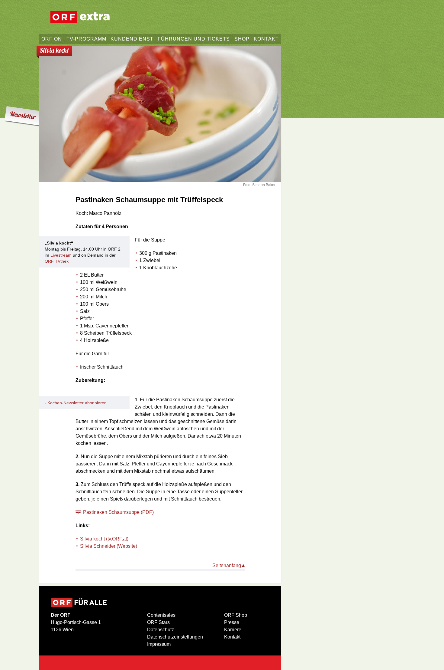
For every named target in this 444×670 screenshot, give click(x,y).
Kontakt (232, 636)
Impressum (159, 644)
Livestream (61, 255)
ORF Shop (235, 615)
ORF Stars (158, 622)
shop (241, 38)
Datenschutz (160, 629)
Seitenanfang (226, 565)
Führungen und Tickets (194, 38)
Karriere (232, 629)
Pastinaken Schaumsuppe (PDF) (118, 512)
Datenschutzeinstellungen (175, 636)
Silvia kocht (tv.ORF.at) (104, 538)
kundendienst (132, 38)
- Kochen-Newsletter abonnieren (76, 402)
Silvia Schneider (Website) (108, 546)
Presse (231, 622)
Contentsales (161, 615)
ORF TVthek (57, 261)
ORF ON (51, 38)
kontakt (266, 38)
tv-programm (86, 38)
